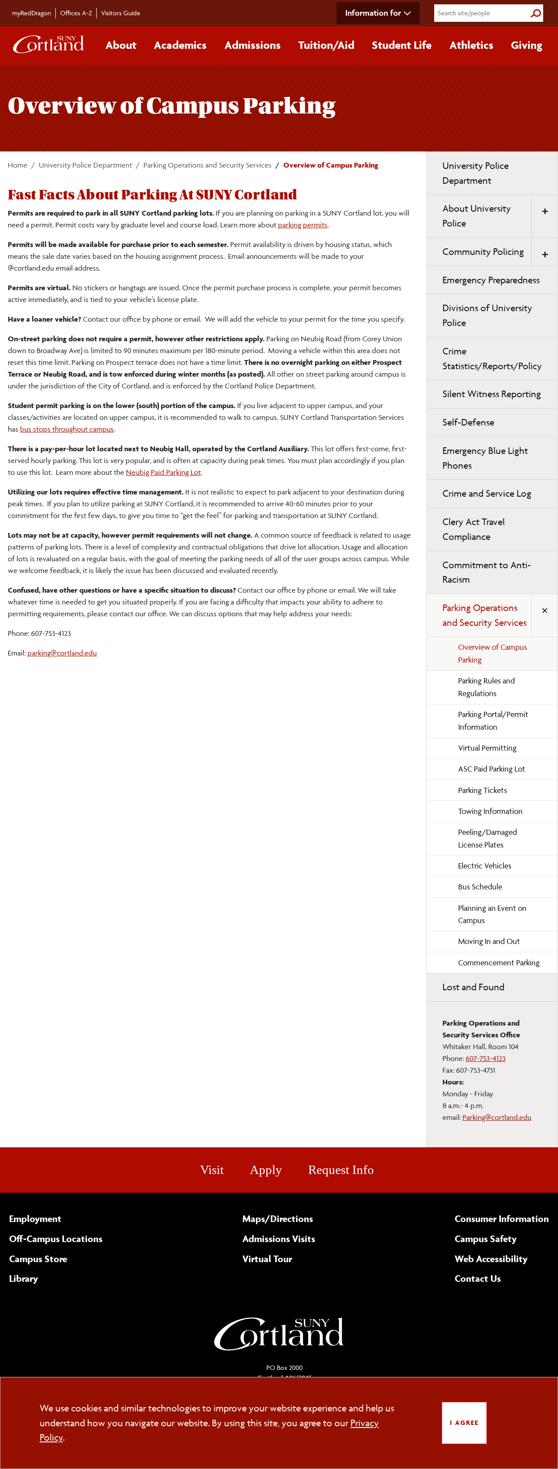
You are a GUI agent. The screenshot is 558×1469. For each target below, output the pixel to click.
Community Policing (483, 251)
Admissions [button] (253, 45)
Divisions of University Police (487, 315)
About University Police (476, 216)
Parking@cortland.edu (497, 1117)
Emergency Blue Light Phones (485, 458)
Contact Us (478, 1278)
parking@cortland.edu (62, 653)
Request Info (341, 1170)
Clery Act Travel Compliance (473, 529)
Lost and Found (473, 987)
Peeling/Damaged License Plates (487, 838)
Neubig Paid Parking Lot (163, 472)
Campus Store (38, 1259)
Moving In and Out (489, 941)
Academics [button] (180, 45)
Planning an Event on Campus (492, 914)
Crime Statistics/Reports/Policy (492, 358)
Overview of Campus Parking (492, 653)
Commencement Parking (499, 962)
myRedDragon (31, 13)
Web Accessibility (491, 1259)
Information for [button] (373, 12)
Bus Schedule (480, 886)
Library (23, 1278)
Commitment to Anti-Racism (486, 572)
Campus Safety (486, 1238)
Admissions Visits (278, 1238)
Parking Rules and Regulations (486, 687)
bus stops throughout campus (67, 429)
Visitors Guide (120, 13)
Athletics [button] (471, 45)
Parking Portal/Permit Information (493, 720)
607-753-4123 (486, 1058)
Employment (35, 1218)
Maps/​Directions (277, 1218)
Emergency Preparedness (491, 280)
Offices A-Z (76, 13)
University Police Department (85, 165)
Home (17, 165)
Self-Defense (468, 422)
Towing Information (490, 811)
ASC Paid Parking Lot (491, 768)
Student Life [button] (402, 45)
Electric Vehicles (484, 865)
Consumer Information (502, 1218)
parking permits (302, 224)
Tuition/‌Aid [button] (326, 45)
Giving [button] (526, 45)
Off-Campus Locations (55, 1238)
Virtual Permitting (487, 747)
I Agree (464, 1422)
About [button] (120, 45)
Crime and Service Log (486, 493)
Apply (266, 1170)
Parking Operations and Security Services (207, 165)
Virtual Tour (267, 1259)
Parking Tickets (482, 790)
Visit (212, 1170)
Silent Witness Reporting (491, 394)
